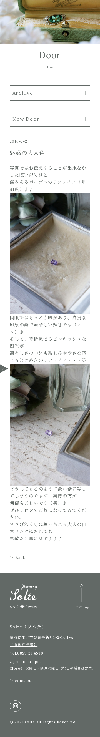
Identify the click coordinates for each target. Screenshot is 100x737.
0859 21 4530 (30, 653)
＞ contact (20, 680)
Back (20, 557)
